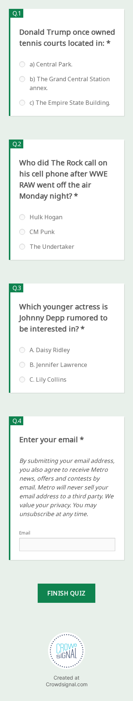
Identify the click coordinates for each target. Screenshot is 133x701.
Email (24, 533)
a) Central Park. (51, 64)
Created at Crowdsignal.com (67, 680)
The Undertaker (52, 247)
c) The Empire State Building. (70, 103)
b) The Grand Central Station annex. (70, 83)
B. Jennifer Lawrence (58, 365)
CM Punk (42, 232)
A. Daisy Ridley (50, 350)
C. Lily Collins (48, 379)
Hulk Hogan (46, 217)
